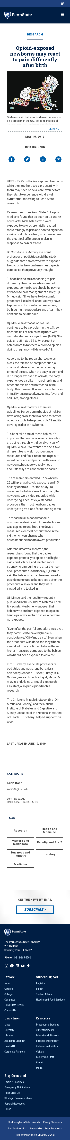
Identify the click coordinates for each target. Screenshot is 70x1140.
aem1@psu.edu (16, 798)
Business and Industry (20, 854)
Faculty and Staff (49, 842)
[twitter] (27, 159)
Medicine (20, 864)
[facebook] (11, 159)
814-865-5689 (29, 802)
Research (35, 34)
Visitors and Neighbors (20, 842)
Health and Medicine (49, 830)
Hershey (49, 854)
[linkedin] (43, 159)
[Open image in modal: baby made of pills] (35, 92)
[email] (58, 159)
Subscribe (33, 910)
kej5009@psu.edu (17, 789)
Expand (53, 129)
